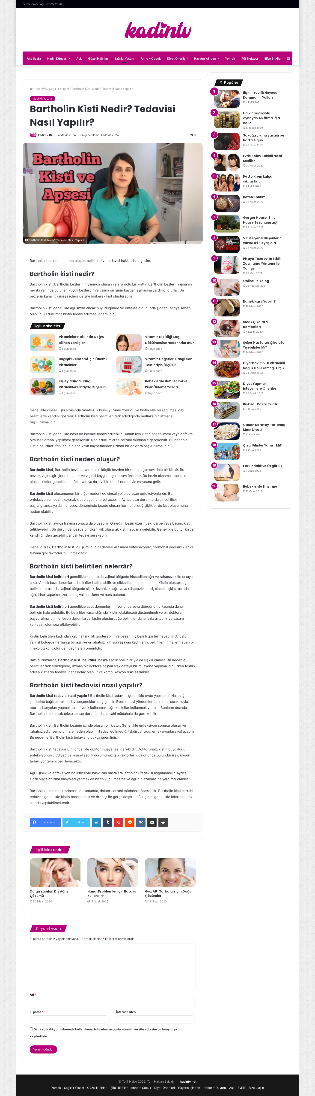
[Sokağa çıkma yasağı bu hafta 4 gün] (227, 141)
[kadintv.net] (157, 30)
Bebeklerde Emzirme (260, 486)
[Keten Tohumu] (227, 203)
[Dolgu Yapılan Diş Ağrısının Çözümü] (55, 872)
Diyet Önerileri (177, 58)
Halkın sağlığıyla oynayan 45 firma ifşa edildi (261, 118)
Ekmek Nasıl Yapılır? (259, 301)
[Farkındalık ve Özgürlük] (227, 472)
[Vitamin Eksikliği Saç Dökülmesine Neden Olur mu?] (129, 342)
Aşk (79, 58)
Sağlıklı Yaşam (124, 58)
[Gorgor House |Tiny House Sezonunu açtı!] (227, 224)
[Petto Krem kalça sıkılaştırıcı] (227, 182)
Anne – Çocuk (151, 58)
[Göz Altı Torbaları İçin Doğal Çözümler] (170, 872)
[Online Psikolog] (227, 287)
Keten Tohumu (255, 197)
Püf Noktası (249, 58)
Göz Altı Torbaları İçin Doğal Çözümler (169, 893)
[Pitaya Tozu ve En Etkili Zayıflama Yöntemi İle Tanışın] (227, 265)
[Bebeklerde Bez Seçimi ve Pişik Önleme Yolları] (129, 386)
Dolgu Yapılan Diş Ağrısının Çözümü (52, 893)
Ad (33, 994)
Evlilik (242, 1088)
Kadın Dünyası (57, 58)
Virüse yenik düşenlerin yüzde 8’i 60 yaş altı (262, 240)
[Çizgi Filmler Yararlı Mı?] (227, 451)
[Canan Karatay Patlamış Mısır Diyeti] (227, 431)
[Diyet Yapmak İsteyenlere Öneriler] (227, 390)
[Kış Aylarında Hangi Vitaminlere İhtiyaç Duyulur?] (42, 386)
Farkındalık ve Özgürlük (262, 466)
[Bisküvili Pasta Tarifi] (227, 410)
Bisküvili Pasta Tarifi (260, 404)
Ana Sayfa (34, 58)
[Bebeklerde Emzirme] (227, 492)
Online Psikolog (256, 281)
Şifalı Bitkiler (273, 58)
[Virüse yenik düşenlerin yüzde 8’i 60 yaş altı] (227, 244)
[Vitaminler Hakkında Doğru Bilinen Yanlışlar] (42, 342)
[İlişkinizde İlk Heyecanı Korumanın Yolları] (227, 99)
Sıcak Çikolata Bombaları (255, 324)
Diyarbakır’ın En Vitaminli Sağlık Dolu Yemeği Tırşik (264, 365)
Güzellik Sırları (98, 58)
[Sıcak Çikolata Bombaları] (227, 328)
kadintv (43, 135)
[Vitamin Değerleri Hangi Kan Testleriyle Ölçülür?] (129, 364)
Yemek (230, 58)
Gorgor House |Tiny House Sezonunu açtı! (261, 220)
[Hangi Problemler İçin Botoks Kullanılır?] (112, 872)
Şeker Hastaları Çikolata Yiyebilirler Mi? (264, 345)
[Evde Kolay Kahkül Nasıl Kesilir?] (227, 162)
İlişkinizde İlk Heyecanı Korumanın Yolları (261, 95)
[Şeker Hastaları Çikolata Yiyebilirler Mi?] (227, 349)
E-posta (37, 1012)
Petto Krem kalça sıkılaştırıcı (257, 179)
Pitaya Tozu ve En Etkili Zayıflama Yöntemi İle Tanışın (262, 263)
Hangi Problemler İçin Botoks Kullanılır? (111, 893)
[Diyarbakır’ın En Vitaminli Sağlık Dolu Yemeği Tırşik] (227, 369)
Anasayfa (40, 89)
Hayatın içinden (205, 58)
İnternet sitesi (126, 1012)
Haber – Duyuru (214, 1088)
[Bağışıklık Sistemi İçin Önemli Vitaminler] (42, 364)
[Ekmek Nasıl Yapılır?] (227, 307)
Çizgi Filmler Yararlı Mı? (262, 445)
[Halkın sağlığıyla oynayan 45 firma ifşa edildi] (227, 119)
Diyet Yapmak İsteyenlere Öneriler (259, 386)
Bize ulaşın (256, 1088)
